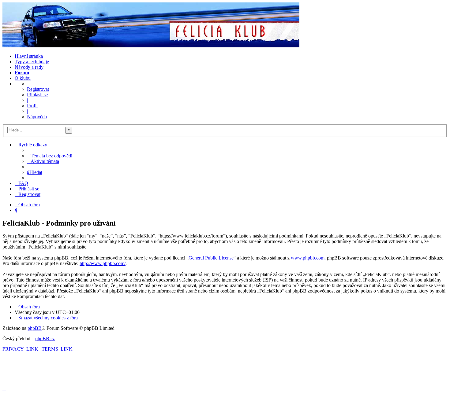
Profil (32, 105)
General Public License (211, 257)
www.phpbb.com (307, 257)
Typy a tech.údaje (32, 61)
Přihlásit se (37, 94)
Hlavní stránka (29, 56)
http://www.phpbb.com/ (103, 263)
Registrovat (38, 89)
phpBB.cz (45, 338)
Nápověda (37, 116)
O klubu (23, 78)
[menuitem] (49, 155)
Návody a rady (29, 67)
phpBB (35, 328)
